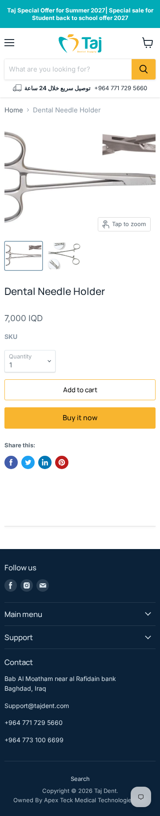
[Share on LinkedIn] (45, 462)
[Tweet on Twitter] (28, 462)
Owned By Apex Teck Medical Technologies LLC (80, 800)
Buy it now (80, 417)
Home (13, 110)
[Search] (144, 69)
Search (80, 778)
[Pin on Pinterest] (61, 462)
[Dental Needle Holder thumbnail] (23, 256)
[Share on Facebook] (11, 462)
